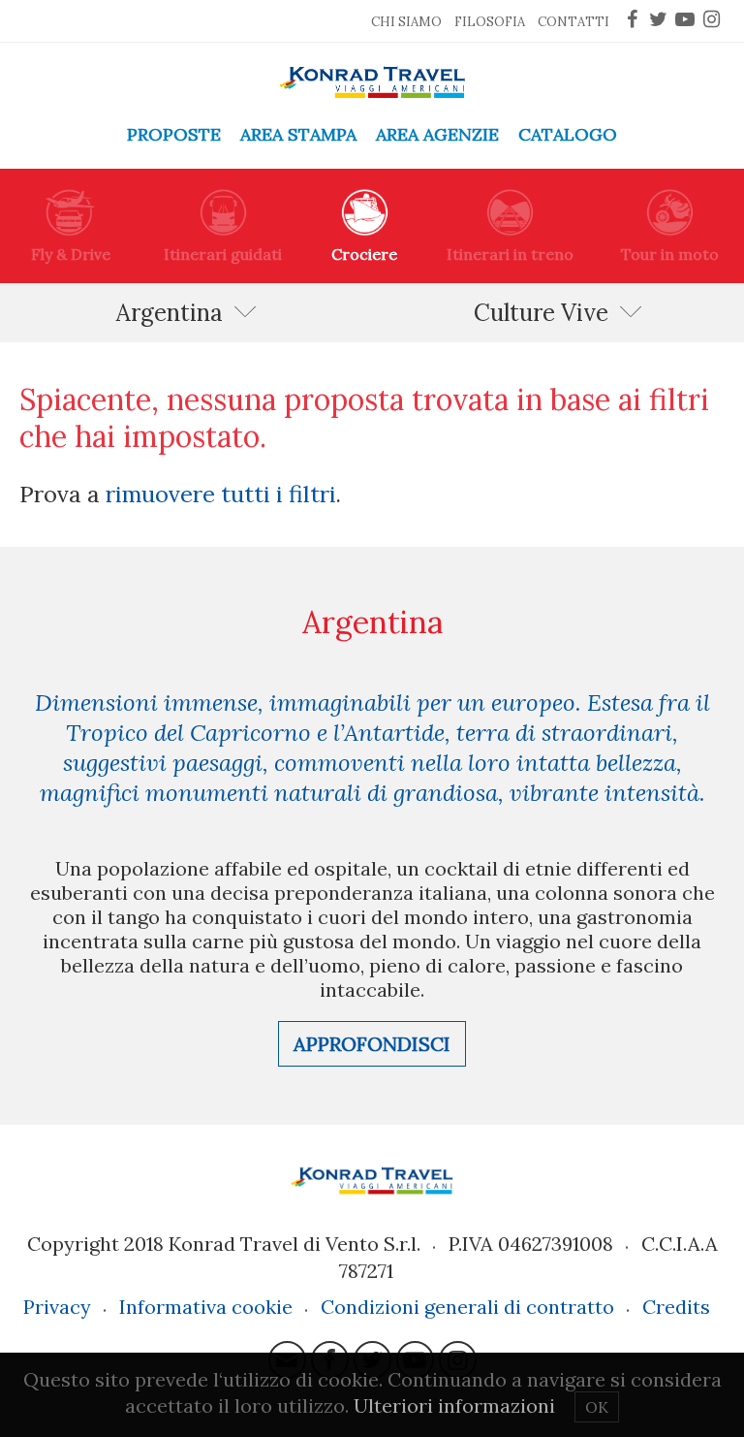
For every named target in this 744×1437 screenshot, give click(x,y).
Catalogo (567, 134)
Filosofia (489, 22)
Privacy (57, 1306)
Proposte (174, 134)
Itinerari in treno (510, 254)
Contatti (573, 22)
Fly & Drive (70, 254)
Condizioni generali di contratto (467, 1306)
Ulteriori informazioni (454, 1405)
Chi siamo (406, 22)
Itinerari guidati (223, 254)
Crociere (364, 254)
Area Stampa (298, 134)
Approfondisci (372, 1044)
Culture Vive (541, 313)
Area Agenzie (437, 134)
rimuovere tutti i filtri (221, 493)
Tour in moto (670, 254)
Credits (676, 1306)
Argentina (169, 313)
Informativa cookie (206, 1306)
